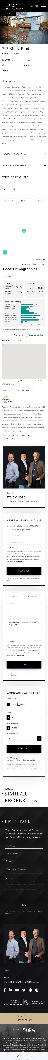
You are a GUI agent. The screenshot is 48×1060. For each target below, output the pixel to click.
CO (17, 435)
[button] (4, 28)
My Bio (36, 501)
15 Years (22, 704)
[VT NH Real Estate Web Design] (24, 1030)
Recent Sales (19, 501)
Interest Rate (12, 734)
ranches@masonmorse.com (21, 980)
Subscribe (24, 571)
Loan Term (12, 699)
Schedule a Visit (33, 597)
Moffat (23, 435)
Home (4, 435)
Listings (11, 435)
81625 (36, 435)
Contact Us (15, 597)
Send (24, 664)
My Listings (10, 501)
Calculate (24, 748)
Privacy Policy (20, 562)
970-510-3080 (16, 497)
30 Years (13, 704)
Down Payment (13, 723)
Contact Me (29, 501)
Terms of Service (10, 675)
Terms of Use (24, 1016)
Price (9, 713)
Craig (30, 435)
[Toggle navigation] (43, 6)
